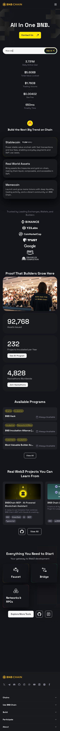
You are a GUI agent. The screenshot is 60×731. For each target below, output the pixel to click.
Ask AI (49, 50)
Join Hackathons (18, 385)
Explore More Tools (21, 614)
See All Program (17, 355)
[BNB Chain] (12, 4)
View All (30, 455)
